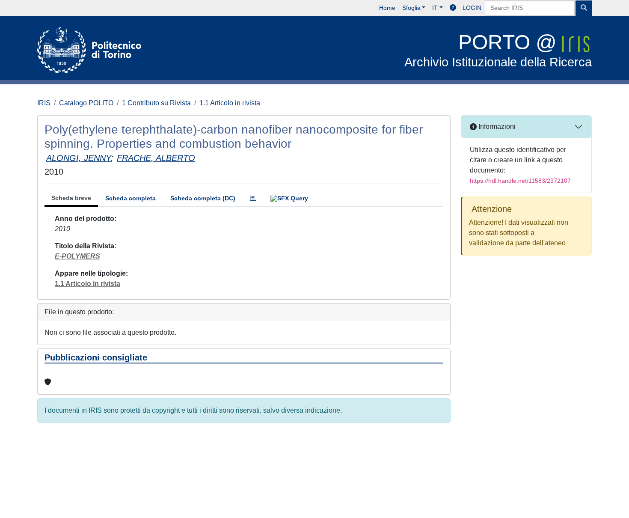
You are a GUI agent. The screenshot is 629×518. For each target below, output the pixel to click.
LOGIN (472, 7)
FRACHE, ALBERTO (156, 158)
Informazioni (496, 126)
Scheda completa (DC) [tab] (202, 198)
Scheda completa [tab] (130, 198)
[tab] (253, 198)
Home (387, 7)
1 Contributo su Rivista (156, 103)
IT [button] (435, 7)
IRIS (43, 103)
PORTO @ (498, 50)
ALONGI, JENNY (78, 158)
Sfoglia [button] (411, 7)
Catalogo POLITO (86, 103)
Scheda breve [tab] (71, 197)
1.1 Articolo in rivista (229, 103)
